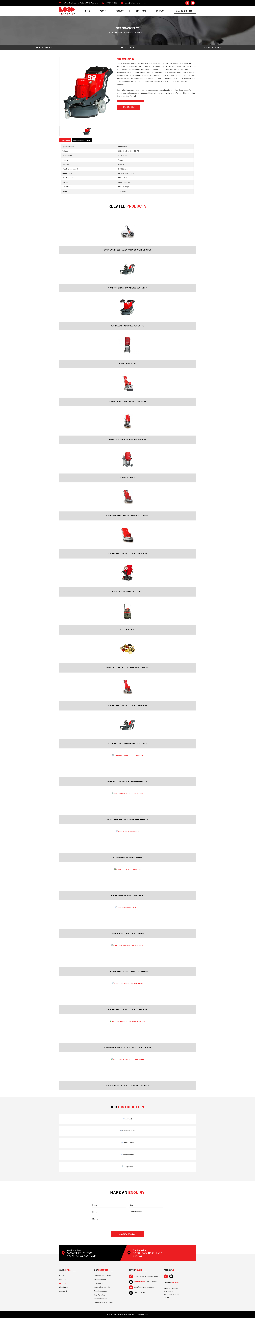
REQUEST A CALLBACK (213, 47)
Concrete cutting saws (102, 1275)
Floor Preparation (100, 1291)
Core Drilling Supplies (102, 1287)
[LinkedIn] (193, 3)
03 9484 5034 (152, 1276)
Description (65, 140)
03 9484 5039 (139, 1292)
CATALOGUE (129, 47)
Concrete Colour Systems (103, 1303)
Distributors (63, 1287)
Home (111, 32)
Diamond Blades (100, 1279)
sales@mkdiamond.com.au (135, 3)
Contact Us (63, 1291)
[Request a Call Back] (127, 1234)
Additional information (81, 140)
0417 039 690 (152, 1282)
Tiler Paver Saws (100, 1295)
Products (118, 32)
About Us (62, 1279)
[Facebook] (187, 3)
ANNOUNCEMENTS (44, 47)
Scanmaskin (128, 32)
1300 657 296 (111, 3)
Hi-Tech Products (100, 1299)
